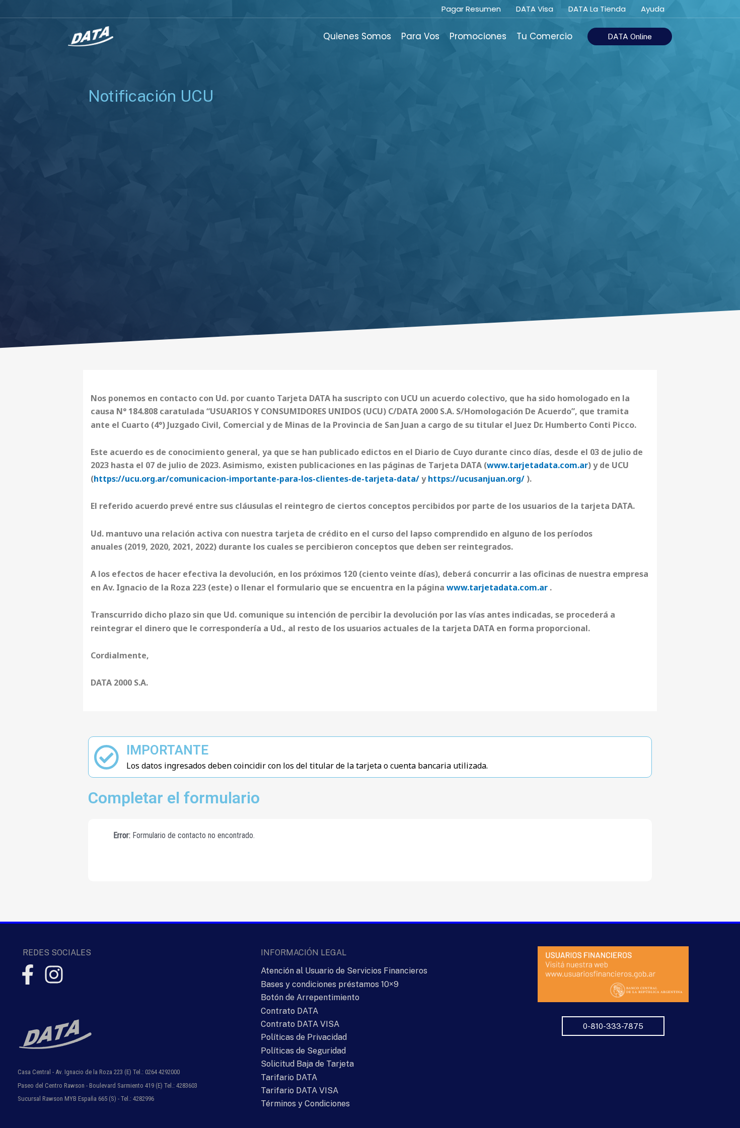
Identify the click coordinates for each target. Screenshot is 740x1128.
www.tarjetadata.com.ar (537, 465)
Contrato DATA (289, 1011)
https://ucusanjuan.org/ (476, 478)
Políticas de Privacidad (304, 1037)
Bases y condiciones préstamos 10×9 (330, 984)
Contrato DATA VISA (300, 1024)
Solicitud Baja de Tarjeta (307, 1064)
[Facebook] (28, 974)
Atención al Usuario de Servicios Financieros (344, 970)
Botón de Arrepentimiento (310, 997)
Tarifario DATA (289, 1077)
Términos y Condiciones (305, 1103)
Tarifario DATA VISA (299, 1090)
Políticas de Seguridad (303, 1051)
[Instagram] (54, 974)
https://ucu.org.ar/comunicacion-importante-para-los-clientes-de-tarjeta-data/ (256, 478)
